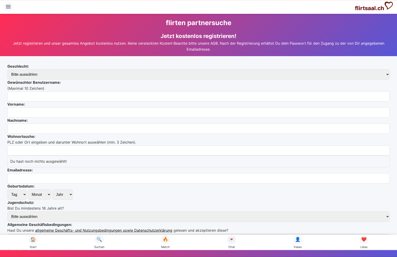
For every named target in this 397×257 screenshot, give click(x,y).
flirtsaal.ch (369, 8)
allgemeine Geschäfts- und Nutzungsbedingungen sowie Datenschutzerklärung (103, 230)
